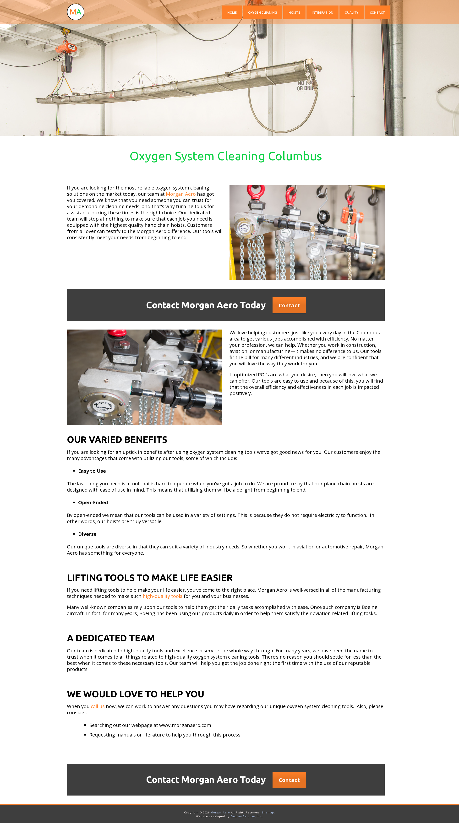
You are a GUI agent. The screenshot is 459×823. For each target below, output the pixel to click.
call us (98, 706)
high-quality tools (162, 596)
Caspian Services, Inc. (246, 816)
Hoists (294, 12)
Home (232, 12)
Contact (377, 12)
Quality (351, 12)
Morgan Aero (181, 194)
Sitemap (268, 812)
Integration (322, 12)
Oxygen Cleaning (262, 12)
